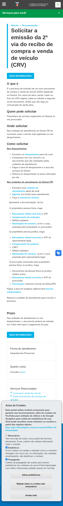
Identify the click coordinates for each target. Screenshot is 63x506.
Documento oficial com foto (26, 214)
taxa (23, 372)
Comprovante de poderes (25, 244)
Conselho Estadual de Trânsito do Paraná (39, 4)
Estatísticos (13, 448)
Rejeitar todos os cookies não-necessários (31, 485)
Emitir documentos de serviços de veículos (28, 398)
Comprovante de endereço (26, 217)
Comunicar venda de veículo (27, 393)
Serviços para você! (14, 12)
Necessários (14, 436)
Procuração (18, 284)
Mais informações (20, 76)
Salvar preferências (31, 475)
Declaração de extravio (24, 223)
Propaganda (14, 460)
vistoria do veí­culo (29, 197)
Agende (16, 194)
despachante (32, 154)
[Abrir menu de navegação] (4, 4)
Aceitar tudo (31, 495)
